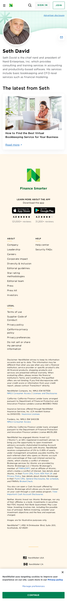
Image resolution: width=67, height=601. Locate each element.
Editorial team (15, 281)
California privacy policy (17, 331)
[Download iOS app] (21, 210)
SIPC (28, 468)
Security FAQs (43, 249)
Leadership (13, 249)
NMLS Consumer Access (19, 393)
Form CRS (28, 473)
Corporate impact (17, 259)
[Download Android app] (44, 210)
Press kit (12, 290)
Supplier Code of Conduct (17, 318)
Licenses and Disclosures (45, 393)
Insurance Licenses (31, 414)
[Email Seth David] (61, 37)
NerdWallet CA (36, 564)
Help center (42, 245)
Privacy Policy (14, 476)
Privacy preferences (18, 337)
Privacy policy (15, 324)
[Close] (62, 572)
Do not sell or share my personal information (18, 345)
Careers (11, 254)
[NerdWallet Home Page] (12, 5)
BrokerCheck (26, 481)
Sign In (43, 5)
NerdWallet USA (36, 558)
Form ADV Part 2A (43, 473)
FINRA (22, 468)
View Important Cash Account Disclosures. (32, 492)
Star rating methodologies (16, 275)
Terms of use (14, 312)
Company (12, 245)
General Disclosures (35, 478)
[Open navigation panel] (4, 5)
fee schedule (52, 478)
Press (10, 285)
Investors (12, 295)
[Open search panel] (30, 5)
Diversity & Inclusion (19, 263)
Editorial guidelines (18, 268)
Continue (33, 595)
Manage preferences (33, 586)
